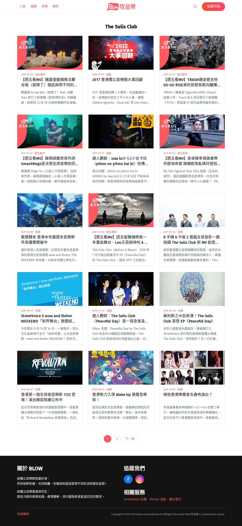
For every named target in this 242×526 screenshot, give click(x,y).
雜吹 (56, 6)
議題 (34, 6)
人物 (22, 6)
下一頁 (129, 439)
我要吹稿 (213, 6)
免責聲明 (23, 514)
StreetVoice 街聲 (135, 499)
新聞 (45, 6)
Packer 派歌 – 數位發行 (165, 499)
